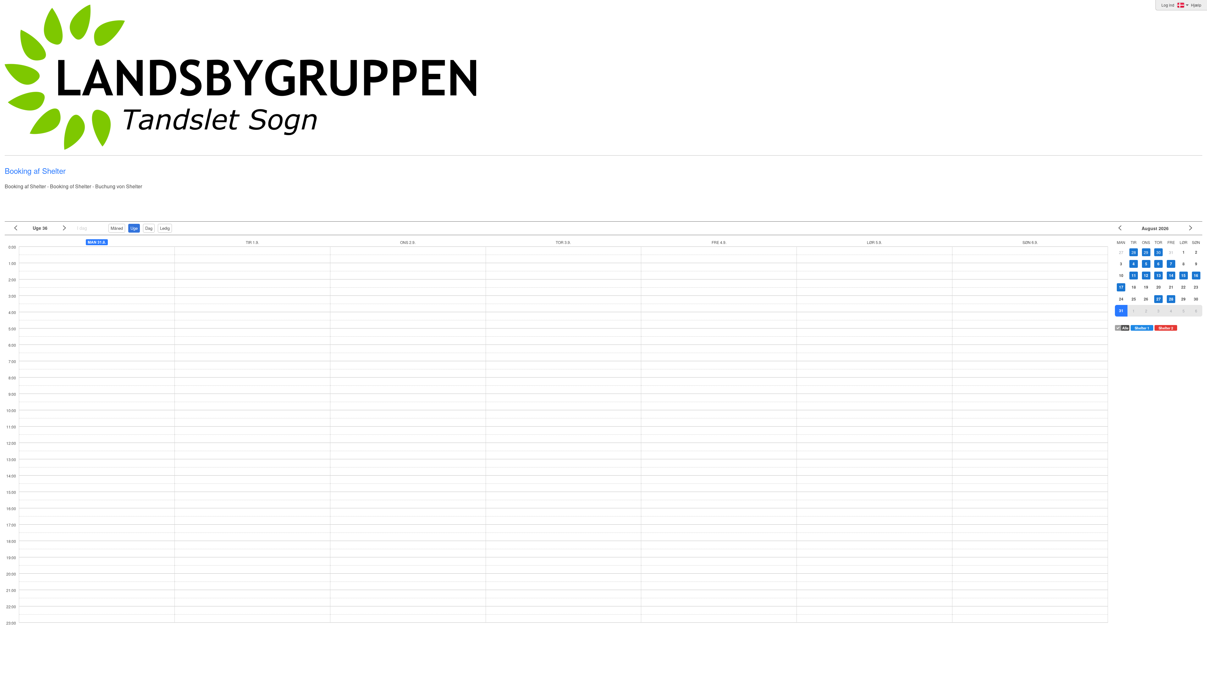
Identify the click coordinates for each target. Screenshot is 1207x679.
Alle (1125, 327)
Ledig (165, 228)
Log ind (1167, 5)
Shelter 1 (1142, 327)
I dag (82, 228)
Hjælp (1196, 5)
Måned (117, 228)
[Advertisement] (601, 203)
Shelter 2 (1166, 327)
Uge (134, 228)
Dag (148, 228)
